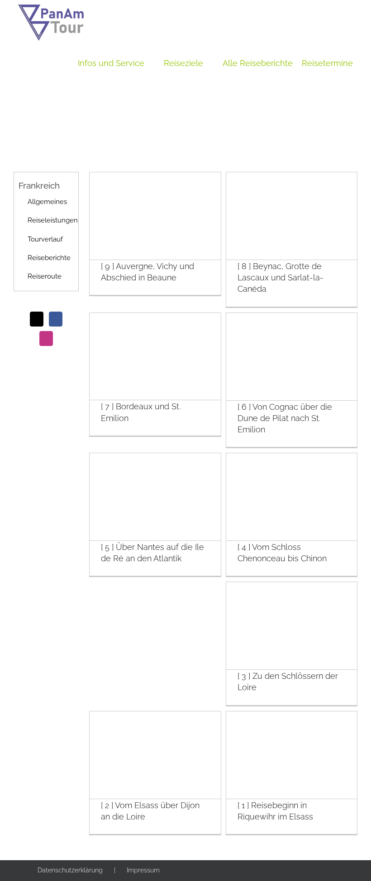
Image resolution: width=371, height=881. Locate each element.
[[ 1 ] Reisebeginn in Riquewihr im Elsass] (291, 755)
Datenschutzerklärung (70, 870)
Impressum (143, 870)
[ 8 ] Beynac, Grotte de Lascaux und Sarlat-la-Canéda (280, 277)
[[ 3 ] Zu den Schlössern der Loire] (291, 625)
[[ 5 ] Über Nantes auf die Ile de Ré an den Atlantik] (155, 496)
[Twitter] (36, 319)
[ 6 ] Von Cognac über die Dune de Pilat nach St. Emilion (285, 418)
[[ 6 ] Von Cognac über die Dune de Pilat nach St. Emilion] (291, 356)
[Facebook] (55, 319)
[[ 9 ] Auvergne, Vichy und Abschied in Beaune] (155, 216)
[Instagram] (46, 338)
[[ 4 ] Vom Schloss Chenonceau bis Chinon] (291, 496)
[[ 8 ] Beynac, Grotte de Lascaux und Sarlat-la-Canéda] (291, 216)
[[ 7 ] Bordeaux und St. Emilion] (155, 356)
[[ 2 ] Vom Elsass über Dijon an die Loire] (155, 755)
